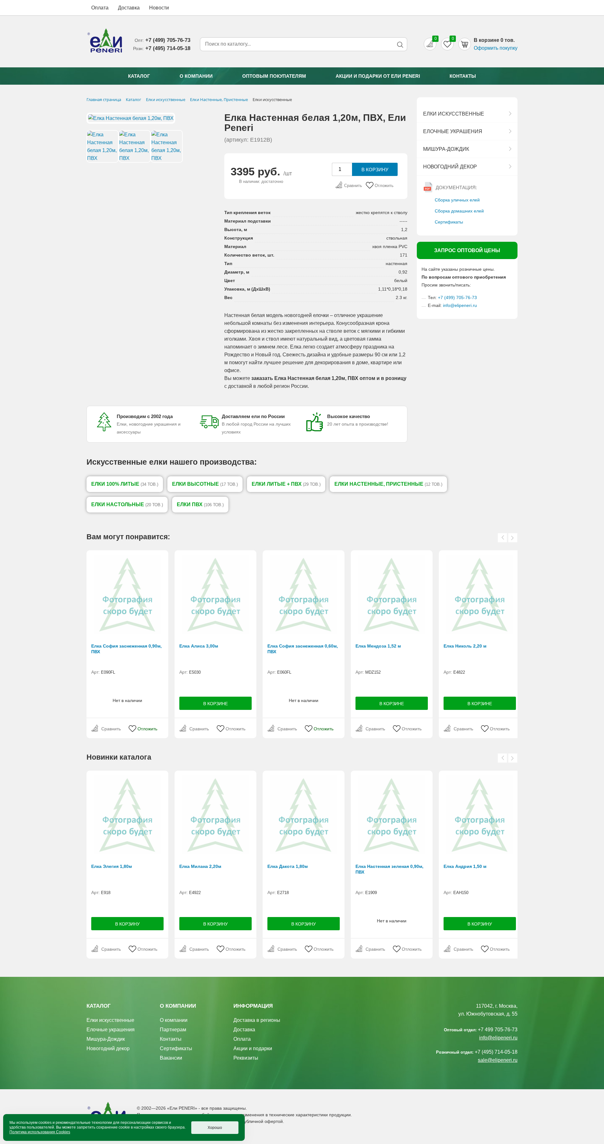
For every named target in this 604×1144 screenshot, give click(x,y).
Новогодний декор (450, 166)
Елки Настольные (127, 504)
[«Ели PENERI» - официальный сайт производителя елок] (105, 41)
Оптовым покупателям (274, 76)
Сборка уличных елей (457, 199)
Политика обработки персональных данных (182, 1127)
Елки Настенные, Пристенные (388, 484)
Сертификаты (449, 221)
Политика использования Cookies (39, 1132)
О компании (196, 76)
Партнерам (173, 1029)
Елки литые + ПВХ (286, 484)
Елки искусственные (453, 113)
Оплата (100, 7)
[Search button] (400, 44)
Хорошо (215, 1127)
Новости (159, 7)
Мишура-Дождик (446, 149)
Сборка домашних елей (459, 210)
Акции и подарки (252, 1048)
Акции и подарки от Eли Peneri (378, 76)
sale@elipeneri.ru (497, 1060)
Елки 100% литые (124, 484)
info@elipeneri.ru (460, 305)
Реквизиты (245, 1058)
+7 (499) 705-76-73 (457, 297)
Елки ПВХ (200, 504)
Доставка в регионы (256, 1020)
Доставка (129, 7)
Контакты (463, 76)
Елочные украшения (452, 131)
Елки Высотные (205, 484)
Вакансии (171, 1058)
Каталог (139, 76)
